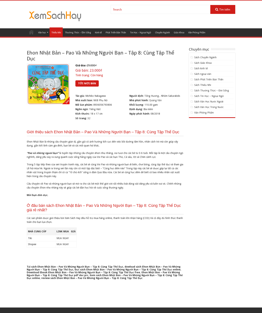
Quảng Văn (155, 100)
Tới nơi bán (87, 83)
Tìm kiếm (224, 9)
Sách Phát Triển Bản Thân (208, 79)
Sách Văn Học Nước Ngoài (208, 101)
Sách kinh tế (201, 68)
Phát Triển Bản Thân (116, 32)
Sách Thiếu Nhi (202, 85)
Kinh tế (98, 32)
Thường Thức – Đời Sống (78, 32)
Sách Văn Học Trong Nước (209, 107)
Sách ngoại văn (202, 74)
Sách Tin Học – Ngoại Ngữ (209, 96)
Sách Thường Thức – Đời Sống (211, 90)
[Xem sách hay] (55, 15)
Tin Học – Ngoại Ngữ (140, 32)
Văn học (42, 32)
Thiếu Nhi (56, 32)
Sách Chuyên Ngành (205, 57)
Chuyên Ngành (162, 32)
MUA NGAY (62, 238)
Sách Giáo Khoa (203, 62)
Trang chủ (31, 32)
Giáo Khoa (179, 32)
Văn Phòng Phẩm (196, 32)
